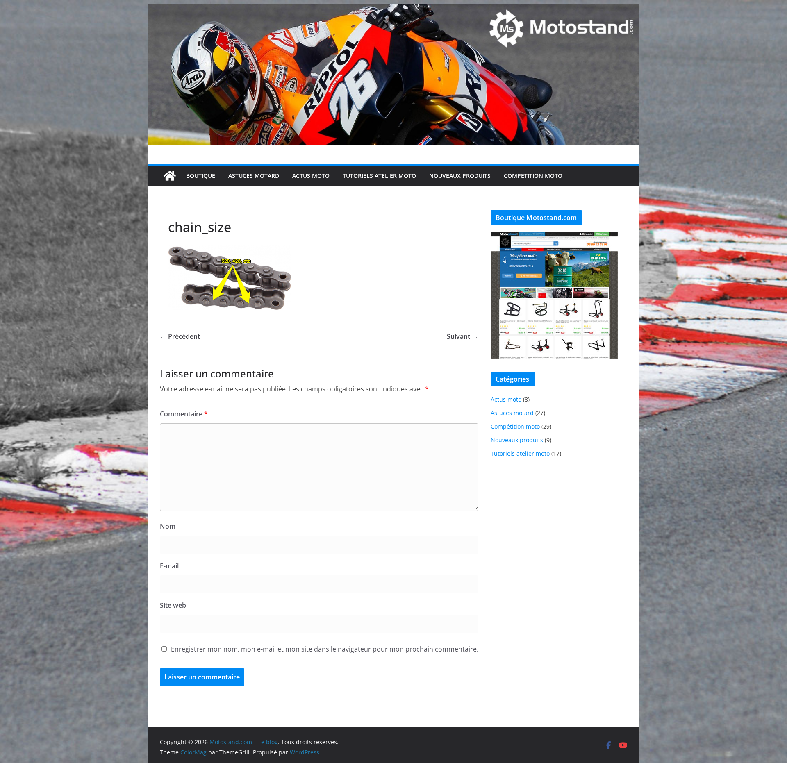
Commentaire (184, 413)
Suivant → (462, 336)
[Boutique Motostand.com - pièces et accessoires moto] (554, 237)
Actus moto (311, 175)
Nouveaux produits (460, 175)
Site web (173, 605)
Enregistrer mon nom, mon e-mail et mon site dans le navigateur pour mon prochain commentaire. (324, 649)
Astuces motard (253, 175)
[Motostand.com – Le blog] (393, 9)
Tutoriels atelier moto (379, 175)
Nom (167, 526)
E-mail (169, 565)
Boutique (200, 175)
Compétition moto (533, 175)
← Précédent (180, 336)
